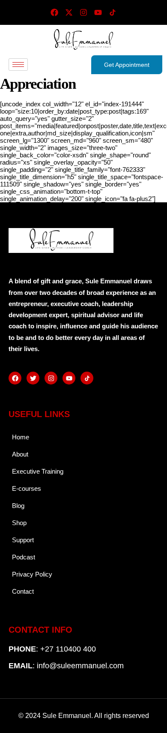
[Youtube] (98, 12)
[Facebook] (54, 12)
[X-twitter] (69, 12)
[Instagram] (83, 12)
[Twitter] (33, 378)
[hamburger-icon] (18, 64)
